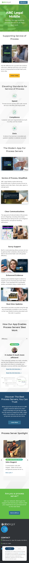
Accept (9, 548)
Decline (19, 548)
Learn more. (21, 553)
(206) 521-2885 (6, 543)
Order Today (14, 75)
